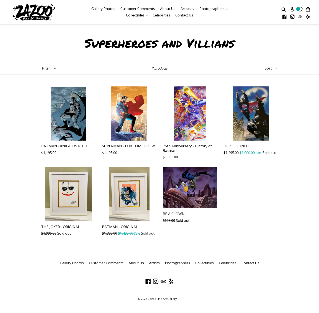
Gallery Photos (103, 8)
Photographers (214, 8)
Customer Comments (137, 8)
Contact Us (184, 15)
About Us (167, 8)
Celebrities (161, 15)
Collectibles (138, 15)
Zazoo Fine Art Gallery (162, 299)
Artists (188, 8)
